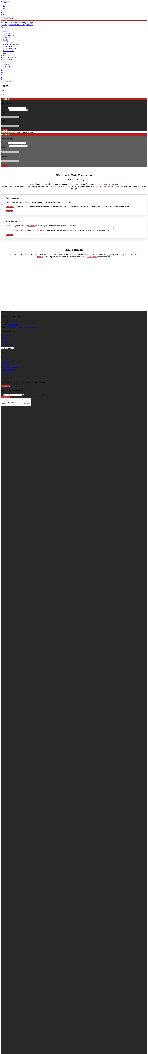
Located (40, 257)
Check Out (5, 110)
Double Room (9, 42)
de (4, 6)
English (5, 337)
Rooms (5, 40)
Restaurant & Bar (8, 51)
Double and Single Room (12, 44)
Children (4, 121)
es (4, 10)
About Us (7, 66)
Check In (4, 107)
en (4, 8)
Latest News (8, 33)
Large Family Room (10, 49)
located (10, 186)
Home (5, 31)
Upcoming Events (10, 35)
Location (6, 62)
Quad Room (8, 46)
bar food (31, 226)
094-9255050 (5, 2)
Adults (3, 112)
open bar (43, 230)
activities (94, 254)
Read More (9, 211)
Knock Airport (7, 60)
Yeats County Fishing (9, 57)
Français (6, 342)
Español (6, 340)
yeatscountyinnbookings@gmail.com (21, 327)
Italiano (6, 344)
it (3, 14)
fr (3, 12)
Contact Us (6, 64)
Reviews (7, 37)
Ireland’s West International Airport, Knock (108, 186)
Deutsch (6, 335)
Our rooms (10, 207)
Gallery (5, 53)
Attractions (6, 55)
